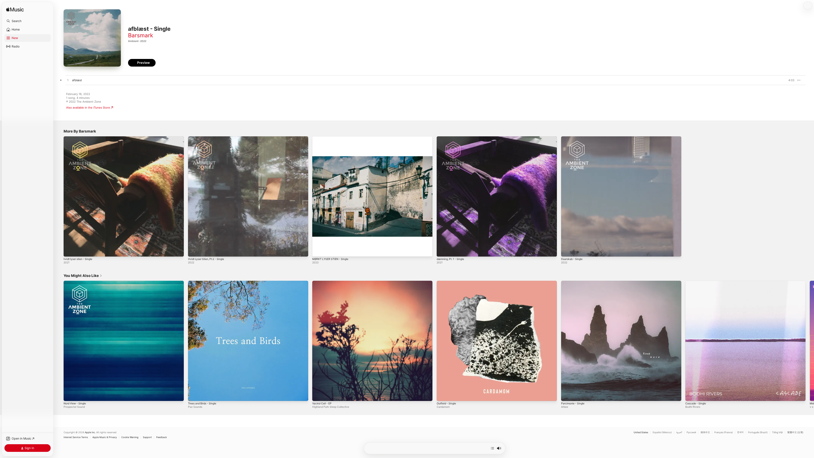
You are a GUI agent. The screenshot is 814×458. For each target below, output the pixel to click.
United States (641, 432)
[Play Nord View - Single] (69, 395)
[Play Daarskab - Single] (566, 251)
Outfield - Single (447, 282)
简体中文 (705, 432)
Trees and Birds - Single (204, 282)
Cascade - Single (696, 282)
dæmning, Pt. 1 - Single (452, 138)
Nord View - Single (76, 282)
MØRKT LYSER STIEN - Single (331, 138)
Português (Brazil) (758, 432)
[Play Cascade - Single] (690, 395)
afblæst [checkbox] (77, 80)
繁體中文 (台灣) (795, 432)
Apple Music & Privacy (104, 437)
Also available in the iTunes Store (88, 107)
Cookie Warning (129, 437)
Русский (691, 432)
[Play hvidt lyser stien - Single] (69, 251)
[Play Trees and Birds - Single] (193, 395)
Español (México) (662, 432)
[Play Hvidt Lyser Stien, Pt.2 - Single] (193, 251)
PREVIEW (789, 80)
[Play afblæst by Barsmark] (68, 80)
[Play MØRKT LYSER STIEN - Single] (317, 251)
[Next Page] (810, 340)
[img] (15, 9)
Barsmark (140, 35)
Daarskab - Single (572, 138)
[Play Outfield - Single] (442, 395)
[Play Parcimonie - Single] (566, 395)
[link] (83, 275)
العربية (679, 432)
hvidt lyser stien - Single (80, 138)
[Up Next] (492, 448)
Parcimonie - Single (574, 282)
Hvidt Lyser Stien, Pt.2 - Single (208, 138)
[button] (27, 21)
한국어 (740, 432)
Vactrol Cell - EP (322, 282)
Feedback (161, 437)
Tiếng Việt (777, 432)
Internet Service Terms (76, 437)
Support (147, 437)
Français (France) (723, 432)
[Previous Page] (59, 340)
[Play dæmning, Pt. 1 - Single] (442, 251)
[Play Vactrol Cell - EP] (317, 395)
